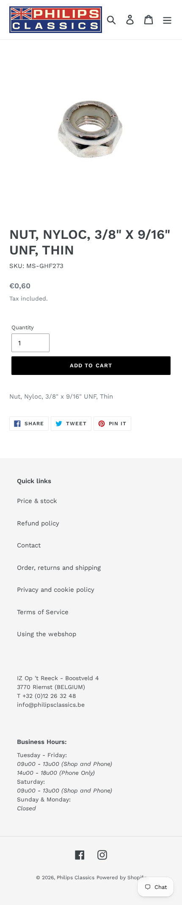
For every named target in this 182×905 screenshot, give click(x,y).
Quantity (22, 327)
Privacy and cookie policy (55, 589)
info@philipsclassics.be (51, 704)
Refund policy (38, 523)
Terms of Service (43, 612)
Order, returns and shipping (59, 567)
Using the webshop (46, 634)
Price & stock (37, 501)
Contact (29, 545)
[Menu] (167, 20)
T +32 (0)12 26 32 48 (46, 695)
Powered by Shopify (121, 877)
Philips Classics (75, 877)
